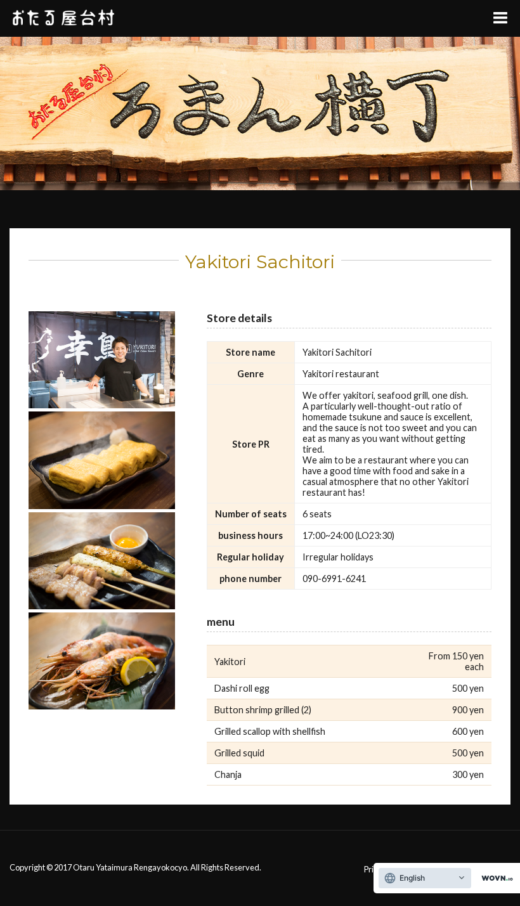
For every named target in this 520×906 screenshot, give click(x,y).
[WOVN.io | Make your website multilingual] (494, 878)
